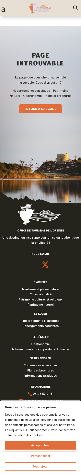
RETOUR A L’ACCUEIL (40, 109)
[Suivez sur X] (45, 265)
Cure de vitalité (41, 294)
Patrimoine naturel (41, 304)
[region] (40, 437)
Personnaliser (40, 455)
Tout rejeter (40, 466)
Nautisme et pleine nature (40, 289)
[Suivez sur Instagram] (26, 265)
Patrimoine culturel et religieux (41, 299)
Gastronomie (32, 96)
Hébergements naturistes (40, 326)
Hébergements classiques (31, 90)
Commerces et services (41, 365)
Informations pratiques (40, 375)
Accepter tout (40, 445)
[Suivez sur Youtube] (36, 265)
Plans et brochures (58, 96)
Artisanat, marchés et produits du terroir (40, 349)
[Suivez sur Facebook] (55, 265)
